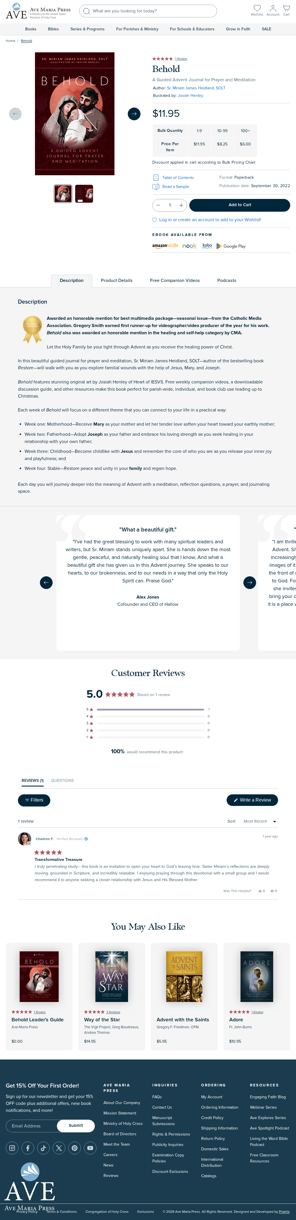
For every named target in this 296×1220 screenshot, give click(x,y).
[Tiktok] (43, 1148)
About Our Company (121, 1102)
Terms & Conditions (61, 1212)
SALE (266, 29)
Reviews (111, 1175)
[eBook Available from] (165, 245)
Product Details (117, 280)
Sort (231, 821)
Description (72, 280)
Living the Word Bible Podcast (269, 1141)
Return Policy (213, 1138)
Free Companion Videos (175, 280)
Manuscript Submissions (163, 1120)
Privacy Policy (27, 1212)
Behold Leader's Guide (38, 1020)
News (108, 1165)
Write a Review (258, 801)
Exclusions (145, 1212)
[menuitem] (30, 29)
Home (10, 41)
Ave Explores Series (268, 1117)
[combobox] (148, 11)
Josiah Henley (190, 95)
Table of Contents (178, 177)
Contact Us (162, 1107)
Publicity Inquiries (168, 1144)
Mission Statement (119, 1113)
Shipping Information (219, 1128)
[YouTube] (90, 1148)
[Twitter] (59, 1148)
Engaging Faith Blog (268, 1097)
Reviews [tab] (33, 782)
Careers (110, 1154)
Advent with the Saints (183, 1020)
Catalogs (209, 1175)
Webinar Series (263, 1107)
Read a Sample (175, 186)
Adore (236, 1020)
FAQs (157, 1097)
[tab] (71, 280)
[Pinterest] (74, 1148)
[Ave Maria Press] (38, 11)
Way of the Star (102, 1020)
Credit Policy (212, 1117)
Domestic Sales (215, 1149)
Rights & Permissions (171, 1134)
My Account (211, 1097)
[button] (286, 11)
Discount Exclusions (170, 1171)
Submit (76, 1125)
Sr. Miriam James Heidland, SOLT (196, 88)
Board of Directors (119, 1134)
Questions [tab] (62, 782)
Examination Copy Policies (168, 1158)
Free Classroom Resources (264, 1158)
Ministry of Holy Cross (123, 1123)
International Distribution (212, 1162)
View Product (39, 1037)
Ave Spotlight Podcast (269, 1128)
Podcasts (226, 280)
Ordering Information (219, 1107)
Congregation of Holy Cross (107, 1212)
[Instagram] (12, 1148)
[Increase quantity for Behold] (181, 205)
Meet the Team (116, 1144)
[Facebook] (27, 1148)
